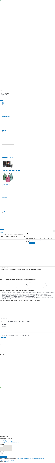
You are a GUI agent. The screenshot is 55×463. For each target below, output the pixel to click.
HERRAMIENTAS (6, 225)
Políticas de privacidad (20, 458)
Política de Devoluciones (40, 458)
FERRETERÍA (5, 198)
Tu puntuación (4, 324)
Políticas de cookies (26, 458)
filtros (3, 211)
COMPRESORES (6, 116)
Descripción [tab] (2, 267)
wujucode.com (7, 461)
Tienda (3, 103)
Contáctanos (3, 227)
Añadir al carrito (31, 243)
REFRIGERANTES (6, 184)
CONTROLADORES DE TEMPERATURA (11, 170)
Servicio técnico (4, 226)
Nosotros (3, 102)
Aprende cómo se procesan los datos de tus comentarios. (22, 338)
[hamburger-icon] (1, 100)
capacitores (5, 143)
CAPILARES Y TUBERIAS (8, 157)
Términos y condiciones (33, 458)
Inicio (2, 101)
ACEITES (4, 130)
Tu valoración (3, 326)
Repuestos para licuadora (5, 234)
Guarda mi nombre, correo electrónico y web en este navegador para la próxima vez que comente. (16, 335)
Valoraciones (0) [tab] (6, 267)
